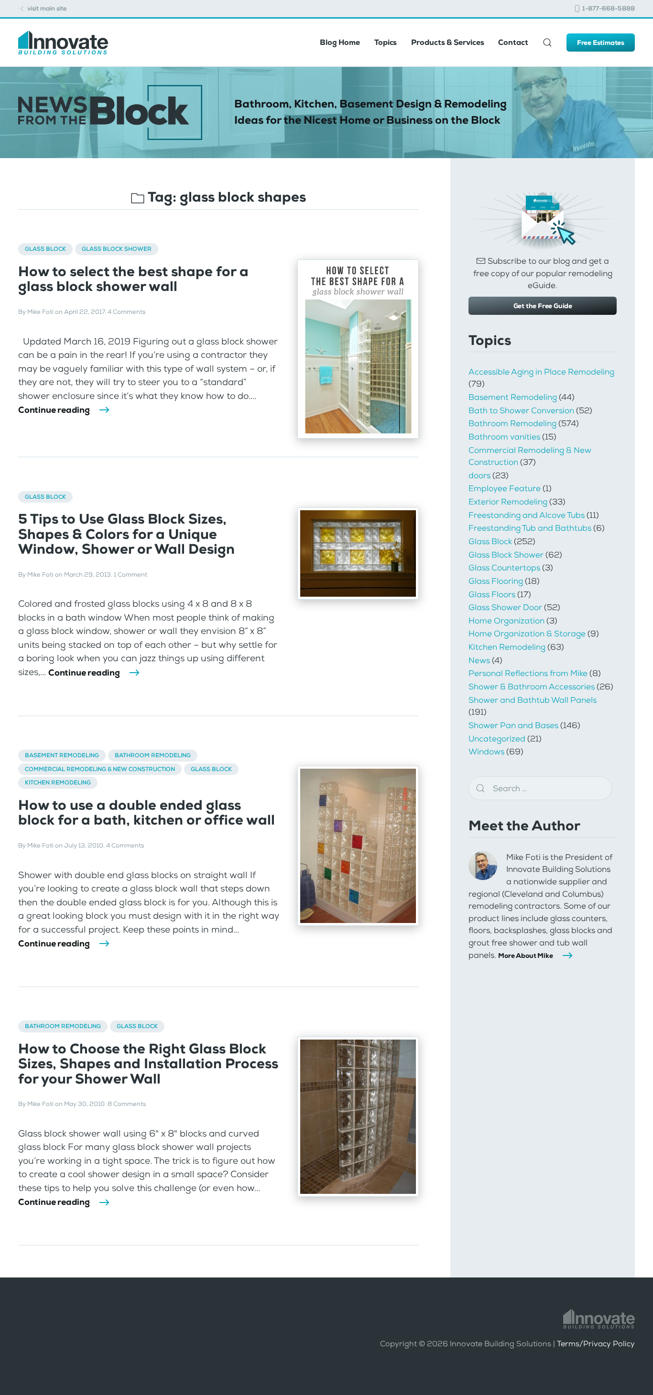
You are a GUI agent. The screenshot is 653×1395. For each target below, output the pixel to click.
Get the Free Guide (542, 305)
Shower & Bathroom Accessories (531, 686)
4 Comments (126, 312)
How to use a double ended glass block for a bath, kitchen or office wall (146, 812)
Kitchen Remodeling (58, 782)
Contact (513, 42)
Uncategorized (496, 738)
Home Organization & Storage (527, 633)
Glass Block (45, 249)
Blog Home (340, 42)
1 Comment (130, 574)
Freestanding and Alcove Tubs (526, 515)
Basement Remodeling (62, 755)
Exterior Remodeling (507, 501)
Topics (385, 42)
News (479, 660)
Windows (486, 751)
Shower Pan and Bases (513, 725)
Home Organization (506, 620)
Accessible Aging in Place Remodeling (541, 371)
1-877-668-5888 (608, 8)
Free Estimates (600, 42)
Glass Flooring (495, 581)
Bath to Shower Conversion (521, 410)
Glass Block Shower (117, 249)
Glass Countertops (504, 567)
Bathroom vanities (504, 436)
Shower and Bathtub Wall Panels (532, 700)
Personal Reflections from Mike (528, 673)
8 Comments (127, 1104)
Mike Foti (40, 312)
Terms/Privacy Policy (596, 1344)
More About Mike (525, 955)
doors (479, 475)
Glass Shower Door (505, 607)
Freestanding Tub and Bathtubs (529, 528)
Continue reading (54, 410)
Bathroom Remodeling (153, 755)
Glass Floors (491, 594)
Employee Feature (504, 488)
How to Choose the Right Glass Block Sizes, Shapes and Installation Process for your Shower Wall (148, 1064)
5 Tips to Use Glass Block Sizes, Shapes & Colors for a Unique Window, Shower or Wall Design (126, 534)
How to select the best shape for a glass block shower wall (133, 279)
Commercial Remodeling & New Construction (100, 769)
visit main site (46, 8)
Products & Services (447, 42)
